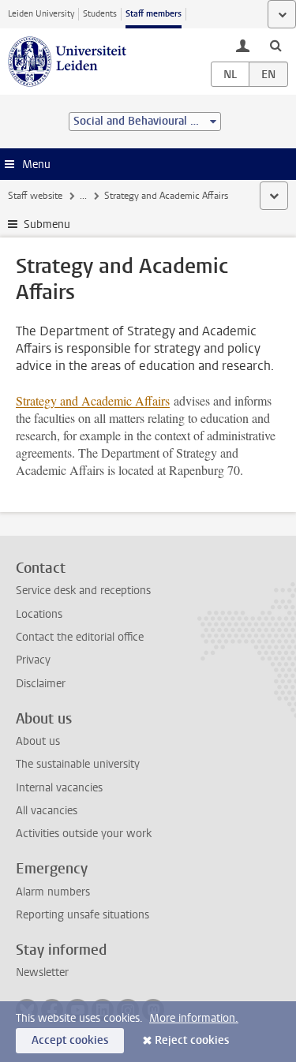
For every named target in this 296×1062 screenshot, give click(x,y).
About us (38, 741)
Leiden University (41, 14)
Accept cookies (70, 1040)
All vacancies (46, 810)
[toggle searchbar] (275, 45)
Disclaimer (41, 683)
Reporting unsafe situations (82, 914)
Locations (39, 614)
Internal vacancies (59, 787)
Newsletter (42, 972)
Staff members (154, 14)
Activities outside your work (84, 833)
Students (100, 14)
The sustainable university (78, 764)
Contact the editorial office (80, 637)
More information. (193, 1018)
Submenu (47, 224)
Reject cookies (192, 1040)
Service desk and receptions (83, 590)
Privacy (33, 660)
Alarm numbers (53, 891)
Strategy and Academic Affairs (93, 400)
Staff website (35, 195)
